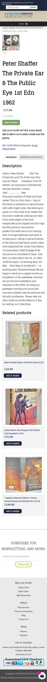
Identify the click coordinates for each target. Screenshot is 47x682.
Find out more (23, 607)
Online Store (23, 588)
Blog (24, 615)
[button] (15, 39)
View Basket (6, 4)
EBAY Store (23, 591)
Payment (23, 635)
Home (5, 28)
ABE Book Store (23, 595)
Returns (23, 631)
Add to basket (11, 122)
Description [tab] (11, 157)
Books (12, 28)
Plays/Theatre (8, 149)
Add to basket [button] (12, 375)
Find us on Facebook (23, 611)
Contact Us (23, 619)
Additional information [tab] (31, 157)
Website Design (7, 678)
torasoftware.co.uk (38, 678)
